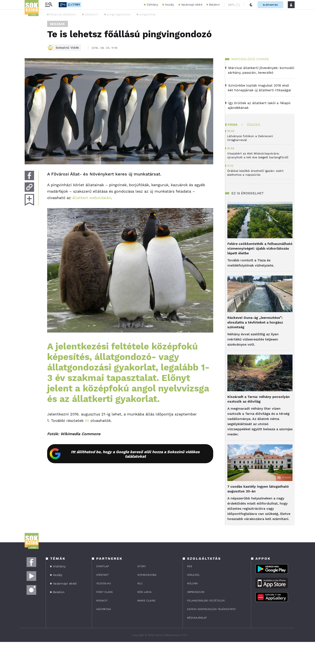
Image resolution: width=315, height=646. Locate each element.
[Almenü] (48, 5)
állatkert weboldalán (91, 197)
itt (87, 420)
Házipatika (103, 609)
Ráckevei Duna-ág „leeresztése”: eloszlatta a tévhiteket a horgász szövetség (255, 322)
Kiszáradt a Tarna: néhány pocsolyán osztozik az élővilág (258, 399)
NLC (139, 583)
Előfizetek (270, 5)
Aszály (169, 4)
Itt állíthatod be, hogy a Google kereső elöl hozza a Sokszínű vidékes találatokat (135, 454)
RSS (189, 566)
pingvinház (147, 14)
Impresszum (195, 592)
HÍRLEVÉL (193, 574)
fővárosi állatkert (63, 14)
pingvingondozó (118, 14)
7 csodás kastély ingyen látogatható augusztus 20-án (258, 488)
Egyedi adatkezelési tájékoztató (211, 609)
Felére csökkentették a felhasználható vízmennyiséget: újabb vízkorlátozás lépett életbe (259, 248)
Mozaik (57, 24)
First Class (104, 592)
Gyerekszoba (146, 574)
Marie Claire (146, 600)
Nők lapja (144, 592)
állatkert (91, 14)
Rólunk (192, 583)
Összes (253, 125)
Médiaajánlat (197, 617)
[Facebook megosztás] (29, 175)
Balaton (214, 4)
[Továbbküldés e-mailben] (29, 187)
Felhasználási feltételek (206, 600)
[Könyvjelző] (29, 200)
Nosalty (102, 600)
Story (141, 566)
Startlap (102, 566)
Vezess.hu (103, 583)
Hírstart (102, 574)
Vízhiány (152, 4)
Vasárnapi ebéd (191, 4)
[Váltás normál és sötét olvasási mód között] (251, 4)
